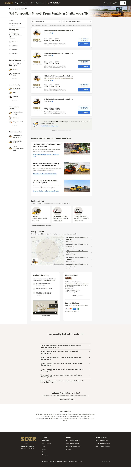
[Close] (90, 120)
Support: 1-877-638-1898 (54, 3)
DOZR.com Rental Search (73, 440)
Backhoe (39, 217)
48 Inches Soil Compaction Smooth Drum (58, 31)
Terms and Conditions (61, 461)
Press (43, 446)
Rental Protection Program (73, 446)
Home (11, 9)
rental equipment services (48, 280)
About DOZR (45, 440)
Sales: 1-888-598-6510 (55, 2)
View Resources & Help (66, 399)
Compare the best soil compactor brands (46, 191)
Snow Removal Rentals (72, 443)
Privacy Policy (72, 461)
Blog (43, 452)
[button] (17, 36)
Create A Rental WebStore (103, 446)
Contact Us (45, 455)
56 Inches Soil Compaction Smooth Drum (58, 53)
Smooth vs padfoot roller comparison (45, 174)
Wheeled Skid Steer (81, 217)
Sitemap (80, 461)
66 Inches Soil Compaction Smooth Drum (58, 76)
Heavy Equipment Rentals (20, 9)
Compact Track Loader (60, 217)
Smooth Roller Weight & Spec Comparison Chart (46, 155)
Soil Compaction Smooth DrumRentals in (77, 238)
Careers (44, 449)
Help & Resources (46, 443)
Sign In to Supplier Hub (102, 440)
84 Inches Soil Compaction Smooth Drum (58, 99)
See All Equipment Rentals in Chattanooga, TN (42, 225)
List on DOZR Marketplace (103, 443)
